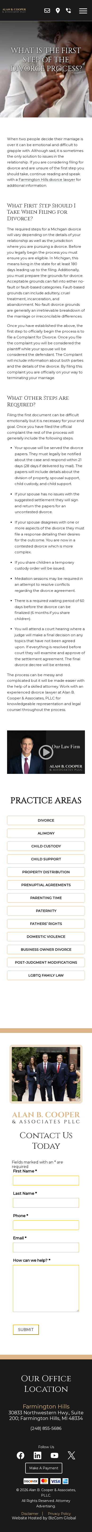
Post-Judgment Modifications (46, 962)
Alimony (46, 833)
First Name (25, 1171)
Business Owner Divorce (46, 949)
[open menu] (83, 10)
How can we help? (31, 1260)
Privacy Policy (59, 1514)
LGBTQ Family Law (46, 975)
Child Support (46, 859)
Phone (20, 1216)
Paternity (46, 911)
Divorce (46, 820)
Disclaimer (29, 1514)
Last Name (25, 1193)
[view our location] (58, 10)
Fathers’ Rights (46, 924)
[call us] (68, 10)
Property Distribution (46, 872)
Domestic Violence (46, 937)
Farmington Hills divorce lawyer (47, 179)
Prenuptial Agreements (46, 885)
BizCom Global (62, 1518)
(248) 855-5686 (46, 1428)
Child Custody (46, 846)
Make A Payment (43, 1468)
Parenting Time (46, 898)
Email (19, 1238)
